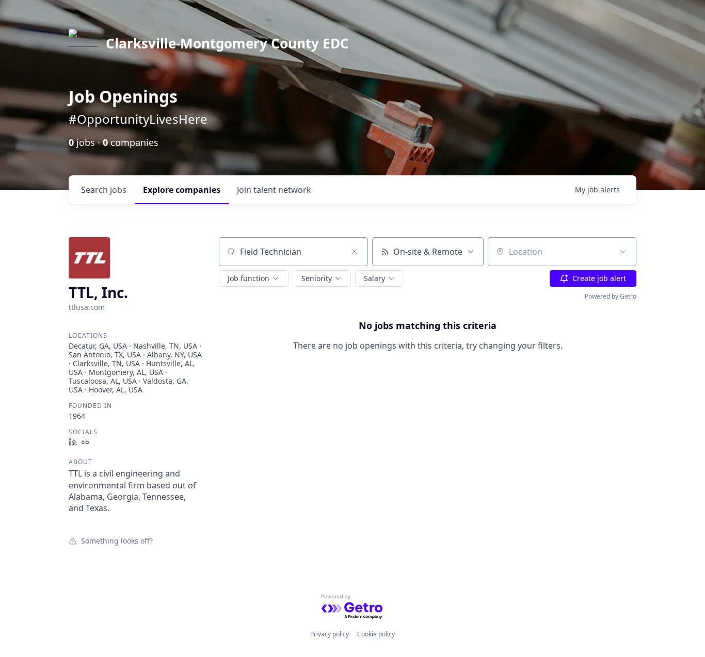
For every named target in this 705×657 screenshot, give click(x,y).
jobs (103, 189)
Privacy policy (329, 634)
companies (181, 189)
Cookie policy (376, 634)
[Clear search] (354, 251)
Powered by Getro (610, 296)
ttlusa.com (87, 307)
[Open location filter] (623, 251)
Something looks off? (117, 540)
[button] (254, 278)
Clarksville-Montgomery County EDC (227, 43)
